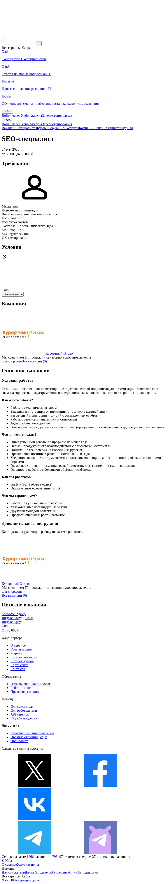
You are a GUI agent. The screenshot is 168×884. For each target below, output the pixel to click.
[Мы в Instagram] (100, 819)
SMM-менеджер (14, 614)
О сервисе (18, 645)
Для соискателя (21, 706)
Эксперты (71, 128)
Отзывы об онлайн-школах (30, 684)
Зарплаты (114, 128)
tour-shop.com (12, 361)
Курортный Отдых (60, 353)
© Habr (7, 860)
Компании (86, 128)
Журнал (127, 128)
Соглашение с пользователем (32, 733)
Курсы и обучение (50, 128)
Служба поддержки (25, 718)
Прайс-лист (19, 741)
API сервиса (19, 714)
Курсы (34, 880)
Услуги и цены (21, 649)
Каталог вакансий (23, 657)
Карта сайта (19, 665)
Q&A (13, 880)
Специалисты (26, 128)
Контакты (17, 669)
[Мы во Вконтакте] (34, 819)
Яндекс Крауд (12, 618)
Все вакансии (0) (34, 361)
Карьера (23, 880)
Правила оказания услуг (28, 737)
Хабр (5, 880)
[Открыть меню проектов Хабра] (3, 38)
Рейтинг (100, 128)
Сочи (29, 618)
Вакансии (9, 128)
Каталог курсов (22, 661)
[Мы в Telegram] (34, 853)
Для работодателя (23, 710)
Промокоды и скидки (26, 691)
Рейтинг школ (21, 688)
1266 (30, 856)
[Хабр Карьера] (19, 43)
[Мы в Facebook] (100, 785)
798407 (57, 856)
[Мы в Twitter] (34, 785)
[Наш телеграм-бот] (100, 853)
